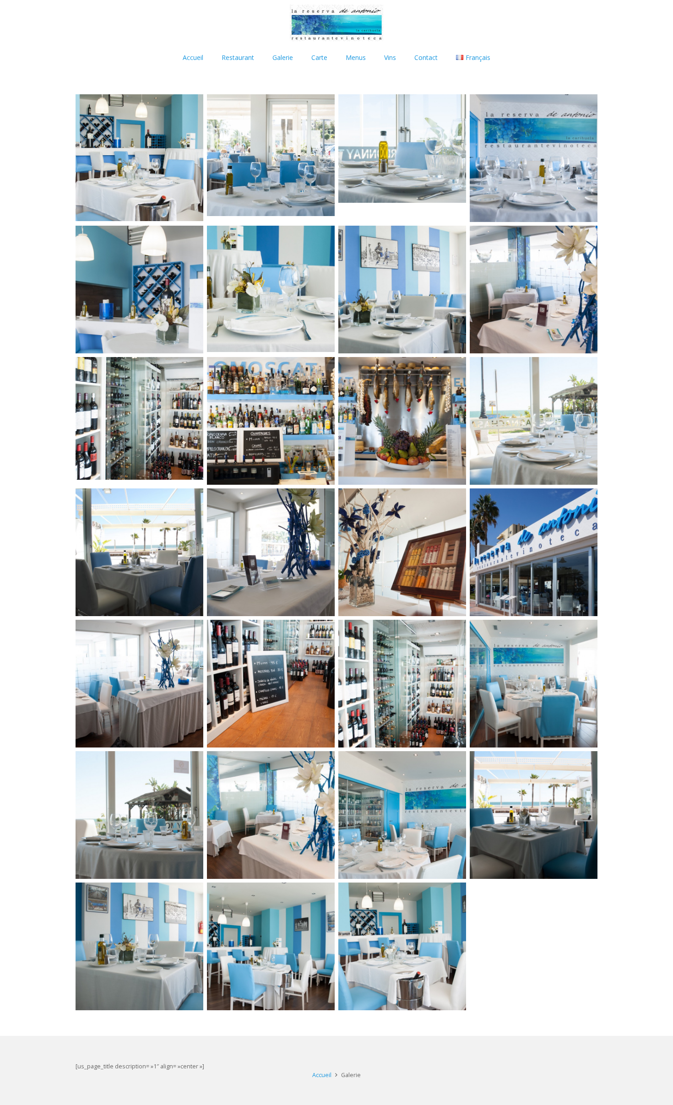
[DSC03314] (533, 552)
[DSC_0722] (139, 421)
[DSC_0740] (533, 421)
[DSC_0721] (271, 684)
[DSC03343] (402, 552)
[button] (333, 57)
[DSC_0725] (271, 421)
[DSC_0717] (271, 552)
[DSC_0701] (533, 158)
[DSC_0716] (139, 684)
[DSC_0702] (402, 815)
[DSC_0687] (139, 552)
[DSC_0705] (402, 158)
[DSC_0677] (139, 946)
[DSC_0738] (139, 815)
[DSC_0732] (402, 421)
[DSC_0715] (533, 289)
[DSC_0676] (271, 946)
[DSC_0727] (533, 684)
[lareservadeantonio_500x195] (336, 23)
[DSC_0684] (533, 815)
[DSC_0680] (271, 289)
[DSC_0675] (139, 158)
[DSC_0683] (139, 289)
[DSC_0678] (402, 289)
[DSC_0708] (271, 158)
